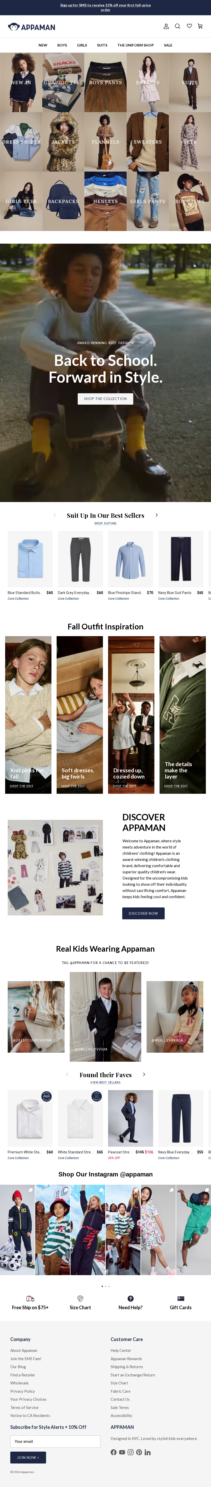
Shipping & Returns (127, 1366)
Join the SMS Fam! (25, 1358)
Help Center (121, 1350)
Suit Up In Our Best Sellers (105, 515)
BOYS (62, 45)
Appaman (27, 1472)
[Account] (165, 26)
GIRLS (82, 45)
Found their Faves (106, 1074)
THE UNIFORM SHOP (135, 45)
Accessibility (121, 1415)
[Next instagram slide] (204, 1230)
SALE (168, 45)
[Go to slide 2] (105, 1286)
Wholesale (19, 1383)
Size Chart (119, 1383)
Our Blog (18, 1366)
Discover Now (143, 913)
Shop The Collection (105, 399)
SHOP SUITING (105, 523)
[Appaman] (31, 26)
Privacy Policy (22, 1391)
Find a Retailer (22, 1375)
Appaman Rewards (126, 1358)
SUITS (102, 45)
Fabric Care (120, 1391)
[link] (17, 1230)
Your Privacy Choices (28, 1399)
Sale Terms (120, 1407)
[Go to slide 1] (102, 1286)
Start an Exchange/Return (133, 1375)
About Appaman (23, 1350)
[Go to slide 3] (109, 1286)
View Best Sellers (105, 1082)
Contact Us (120, 1399)
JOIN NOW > (28, 1457)
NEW (43, 45)
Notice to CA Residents (30, 1415)
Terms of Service (24, 1407)
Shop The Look (158, 1230)
